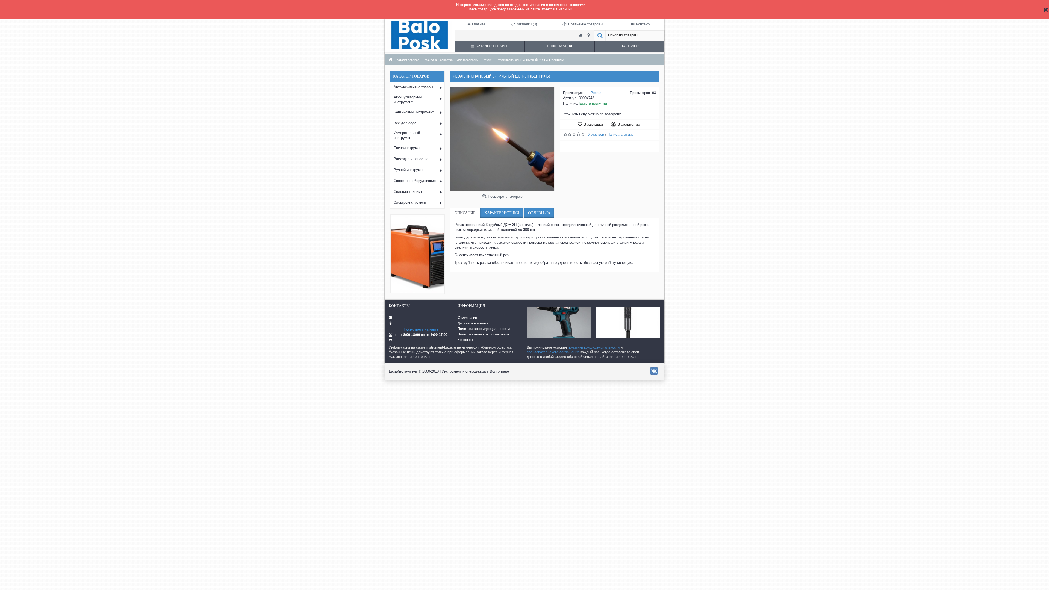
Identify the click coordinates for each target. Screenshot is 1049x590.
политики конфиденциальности (594, 347)
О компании (467, 317)
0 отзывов (596, 134)
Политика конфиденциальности (484, 329)
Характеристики (501, 213)
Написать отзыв (620, 134)
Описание (465, 213)
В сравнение (628, 124)
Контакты (465, 340)
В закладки (593, 124)
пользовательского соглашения (553, 352)
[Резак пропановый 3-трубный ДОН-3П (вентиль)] (502, 139)
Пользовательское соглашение (483, 334)
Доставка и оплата (473, 323)
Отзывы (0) (539, 213)
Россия (596, 93)
